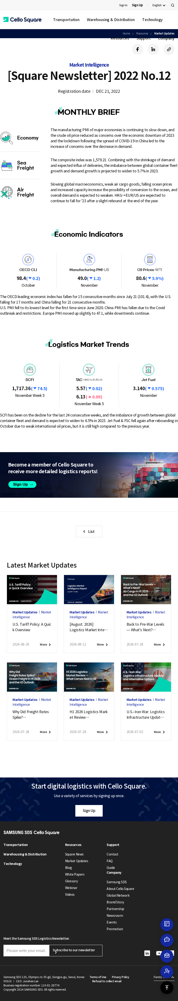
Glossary (71, 881)
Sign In (123, 5)
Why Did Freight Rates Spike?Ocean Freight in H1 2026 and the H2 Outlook (32, 714)
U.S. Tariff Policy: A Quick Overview (32, 627)
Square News (74, 854)
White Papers (74, 874)
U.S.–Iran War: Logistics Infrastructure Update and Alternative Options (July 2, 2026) (146, 714)
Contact (112, 854)
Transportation (66, 19)
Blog (68, 868)
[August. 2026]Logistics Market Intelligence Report (88, 627)
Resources (120, 38)
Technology (152, 19)
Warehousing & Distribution (111, 19)
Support (144, 38)
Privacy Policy (120, 977)
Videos (70, 894)
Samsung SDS (117, 882)
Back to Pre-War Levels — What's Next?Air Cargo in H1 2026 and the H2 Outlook (145, 627)
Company (166, 38)
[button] (22, 20)
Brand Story (115, 902)
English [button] (157, 5)
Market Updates (76, 861)
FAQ (110, 861)
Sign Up (89, 810)
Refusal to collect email (106, 981)
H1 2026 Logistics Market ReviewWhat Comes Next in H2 (89, 714)
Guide (111, 868)
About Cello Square (120, 889)
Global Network (118, 895)
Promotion (115, 929)
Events (112, 922)
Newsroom (115, 916)
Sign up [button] (25, 484)
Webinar (71, 888)
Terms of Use (97, 977)
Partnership (115, 909)
